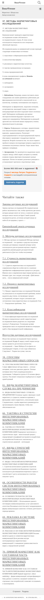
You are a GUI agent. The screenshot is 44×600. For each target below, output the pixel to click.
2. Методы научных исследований (21, 236)
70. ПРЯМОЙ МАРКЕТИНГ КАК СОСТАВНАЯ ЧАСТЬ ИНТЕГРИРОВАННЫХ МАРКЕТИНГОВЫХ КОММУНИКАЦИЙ (21, 558)
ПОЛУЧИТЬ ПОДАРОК (15, 182)
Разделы (25, 591)
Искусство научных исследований (21, 335)
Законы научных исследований (20, 204)
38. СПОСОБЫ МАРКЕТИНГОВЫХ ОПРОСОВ (20, 358)
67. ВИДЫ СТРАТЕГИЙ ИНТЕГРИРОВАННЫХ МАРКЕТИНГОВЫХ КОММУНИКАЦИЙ (16, 452)
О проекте (16, 591)
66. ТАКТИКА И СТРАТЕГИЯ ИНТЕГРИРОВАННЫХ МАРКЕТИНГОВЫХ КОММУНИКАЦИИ (19, 418)
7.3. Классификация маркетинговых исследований (19, 311)
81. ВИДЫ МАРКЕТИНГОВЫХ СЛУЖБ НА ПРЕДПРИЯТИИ (20, 387)
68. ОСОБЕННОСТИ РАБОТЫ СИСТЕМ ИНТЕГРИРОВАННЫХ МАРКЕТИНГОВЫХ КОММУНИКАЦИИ (21, 487)
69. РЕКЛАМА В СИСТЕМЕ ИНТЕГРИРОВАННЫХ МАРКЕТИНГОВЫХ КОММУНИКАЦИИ (18, 522)
